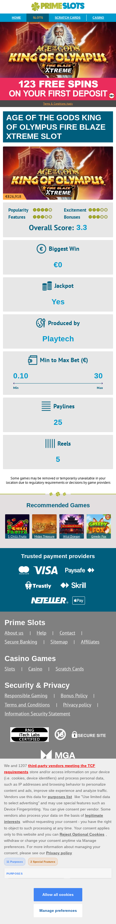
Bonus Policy (74, 695)
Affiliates (90, 642)
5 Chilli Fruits (17, 536)
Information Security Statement (37, 713)
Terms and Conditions (27, 705)
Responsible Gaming (26, 695)
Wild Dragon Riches (71, 536)
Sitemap (59, 642)
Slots (38, 17)
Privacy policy (77, 705)
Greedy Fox (98, 536)
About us (14, 633)
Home (16, 17)
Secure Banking (21, 642)
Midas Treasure (44, 536)
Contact (67, 633)
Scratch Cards (67, 17)
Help (41, 633)
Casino (98, 17)
